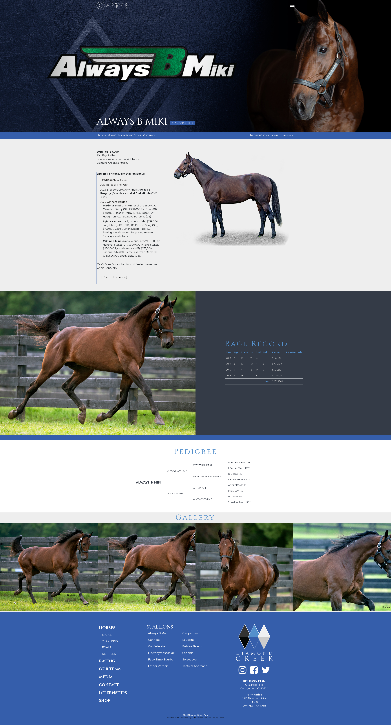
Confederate (156, 646)
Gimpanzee (190, 633)
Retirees (109, 654)
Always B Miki (157, 633)
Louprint (188, 640)
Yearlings (110, 641)
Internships (113, 692)
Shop (104, 700)
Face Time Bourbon (161, 659)
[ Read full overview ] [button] (114, 277)
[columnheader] (228, 352)
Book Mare (107, 135)
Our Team (110, 668)
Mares (107, 635)
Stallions (160, 627)
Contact (109, 684)
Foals (106, 647)
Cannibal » (287, 135)
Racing (107, 661)
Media (106, 676)
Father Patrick (158, 666)
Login (221, 718)
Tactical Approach (194, 666)
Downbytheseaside (161, 653)
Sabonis (187, 653)
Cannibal (154, 640)
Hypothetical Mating (136, 135)
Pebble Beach (192, 646)
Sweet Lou (189, 659)
